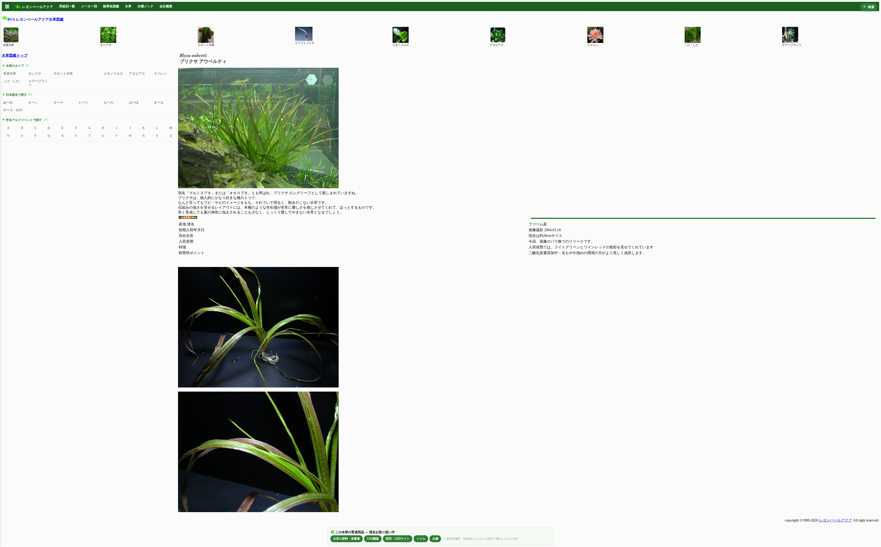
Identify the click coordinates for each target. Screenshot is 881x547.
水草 (128, 6)
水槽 (435, 538)
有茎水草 (8, 45)
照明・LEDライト (398, 538)
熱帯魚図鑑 (111, 6)
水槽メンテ (145, 6)
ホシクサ (105, 45)
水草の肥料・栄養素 (346, 538)
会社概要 (165, 6)
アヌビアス (497, 45)
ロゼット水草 (206, 45)
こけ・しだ (691, 45)
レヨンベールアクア (835, 520)
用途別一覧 (67, 6)
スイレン (592, 45)
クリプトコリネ (304, 43)
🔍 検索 (868, 7)
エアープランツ (791, 45)
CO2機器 (373, 538)
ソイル (420, 538)
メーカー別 (89, 6)
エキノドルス (401, 45)
